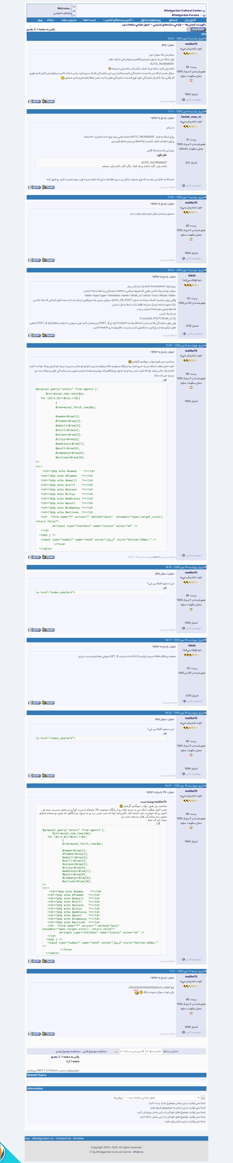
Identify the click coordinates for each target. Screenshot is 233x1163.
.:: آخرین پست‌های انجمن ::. (118, 19)
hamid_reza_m (191, 116)
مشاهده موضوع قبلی (95, 1051)
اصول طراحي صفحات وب (135, 24)
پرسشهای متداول (151, 19)
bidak (192, 275)
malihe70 (191, 44)
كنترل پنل (190, 19)
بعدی (30, 29)
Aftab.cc (138, 1152)
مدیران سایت (68, 19)
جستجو (173, 19)
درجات (50, 19)
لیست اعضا (89, 19)
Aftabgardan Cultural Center (183, 10)
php (204, 34)
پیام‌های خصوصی (62, 13)
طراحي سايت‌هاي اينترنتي (167, 24)
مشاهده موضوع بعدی (68, 1051)
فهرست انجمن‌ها (194, 24)
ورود (39, 19)
